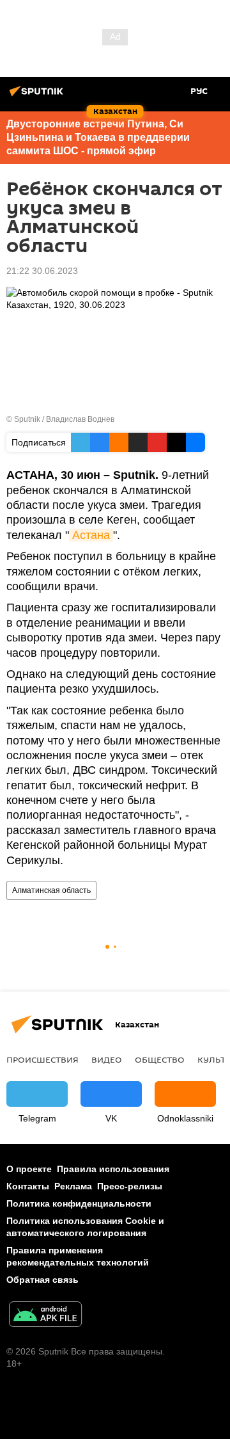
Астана (91, 535)
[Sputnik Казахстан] (38, 96)
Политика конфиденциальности (78, 1203)
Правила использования (113, 1169)
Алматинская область (51, 890)
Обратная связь (42, 1279)
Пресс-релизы (129, 1186)
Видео (106, 1059)
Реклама (73, 1186)
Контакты (27, 1186)
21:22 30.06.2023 (42, 271)
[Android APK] (45, 1315)
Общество (160, 1059)
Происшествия (42, 1059)
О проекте (29, 1169)
